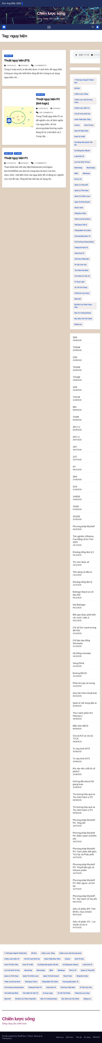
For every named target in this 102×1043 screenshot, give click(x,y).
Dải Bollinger (79, 605)
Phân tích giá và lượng (84, 683)
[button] (93, 27)
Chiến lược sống (51, 13)
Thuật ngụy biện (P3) (16, 60)
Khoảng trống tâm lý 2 (83, 552)
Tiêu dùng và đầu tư (82, 572)
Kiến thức (8, 55)
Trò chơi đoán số (81, 562)
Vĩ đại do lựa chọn (82, 293)
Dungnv (25, 65)
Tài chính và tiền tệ (82, 276)
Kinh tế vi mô (80, 137)
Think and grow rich (82, 219)
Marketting (91, 168)
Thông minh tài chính (83, 230)
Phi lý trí (78, 179)
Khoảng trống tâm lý (82, 582)
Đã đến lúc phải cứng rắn (83, 306)
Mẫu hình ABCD (80, 726)
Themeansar (6, 1038)
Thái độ (79, 1037)
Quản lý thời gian (81, 190)
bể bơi (77, 88)
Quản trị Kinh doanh (82, 202)
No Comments (46, 113)
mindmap (86, 173)
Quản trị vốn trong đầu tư (85, 703)
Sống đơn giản (80, 213)
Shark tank (79, 208)
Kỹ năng (18, 153)
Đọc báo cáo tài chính (83, 319)
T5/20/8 (76, 367)
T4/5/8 (76, 417)
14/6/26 (76, 496)
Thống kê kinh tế (81, 248)
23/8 (75, 357)
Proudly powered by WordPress (14, 1036)
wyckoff (78, 299)
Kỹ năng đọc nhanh (82, 151)
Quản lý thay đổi (81, 185)
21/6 (75, 486)
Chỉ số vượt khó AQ (82, 114)
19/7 (75, 447)
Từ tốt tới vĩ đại (81, 287)
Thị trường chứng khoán (84, 242)
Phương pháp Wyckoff (84, 526)
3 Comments (40, 65)
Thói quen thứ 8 (81, 225)
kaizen (77, 125)
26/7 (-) (76, 437)
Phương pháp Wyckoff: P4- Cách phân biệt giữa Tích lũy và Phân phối (85, 852)
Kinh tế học (89, 125)
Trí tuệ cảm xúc (81, 265)
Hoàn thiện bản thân (83, 119)
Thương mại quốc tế (82, 236)
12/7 (75, 457)
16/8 (75, 387)
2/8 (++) (76, 427)
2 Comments (40, 163)
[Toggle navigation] (49, 27)
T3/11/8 (76, 397)
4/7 (74, 467)
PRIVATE (96, 1037)
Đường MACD (80, 673)
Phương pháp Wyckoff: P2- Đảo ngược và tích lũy (84, 883)
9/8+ (75, 407)
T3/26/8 (76, 347)
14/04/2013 (12, 65)
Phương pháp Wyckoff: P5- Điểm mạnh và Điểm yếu (84, 836)
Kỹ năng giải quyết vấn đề (84, 143)
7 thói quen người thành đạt (84, 81)
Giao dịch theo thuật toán (85, 693)
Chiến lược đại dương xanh (83, 101)
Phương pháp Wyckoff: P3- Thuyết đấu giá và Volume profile (84, 867)
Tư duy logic (80, 282)
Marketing (78, 168)
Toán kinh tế (79, 253)
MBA (76, 173)
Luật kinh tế (79, 156)
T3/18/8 (76, 377)
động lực (78, 324)
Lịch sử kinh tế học (82, 162)
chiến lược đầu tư (82, 108)
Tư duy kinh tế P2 (81, 749)
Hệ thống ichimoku (82, 653)
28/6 (75, 477)
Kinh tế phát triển (81, 131)
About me (59, 1037)
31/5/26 (76, 516)
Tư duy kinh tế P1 (81, 758)
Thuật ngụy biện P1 (16, 158)
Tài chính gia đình (81, 270)
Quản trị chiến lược (82, 196)
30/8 (75, 337)
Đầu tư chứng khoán (83, 313)
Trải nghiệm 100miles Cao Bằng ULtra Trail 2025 (83, 539)
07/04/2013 (12, 163)
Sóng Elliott (78, 663)
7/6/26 (76, 506)
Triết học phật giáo (82, 259)
